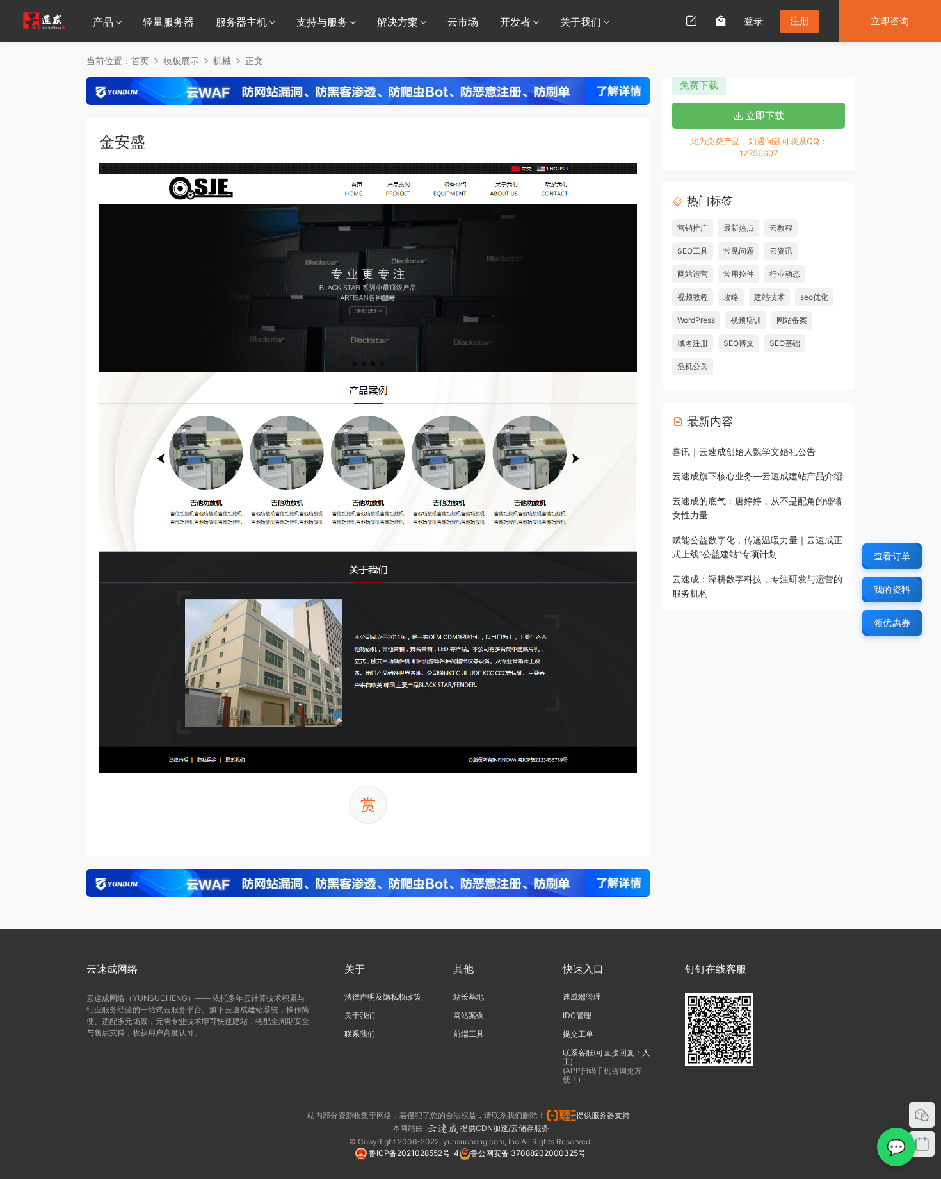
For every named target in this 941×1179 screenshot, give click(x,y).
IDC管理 (577, 1015)
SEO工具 (692, 251)
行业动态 (784, 274)
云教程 (780, 228)
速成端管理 (582, 997)
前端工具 (468, 1034)
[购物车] (720, 20)
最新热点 (738, 228)
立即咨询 (890, 21)
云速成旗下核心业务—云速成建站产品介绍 (757, 475)
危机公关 (692, 366)
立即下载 (763, 116)
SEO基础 (784, 343)
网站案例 (468, 1015)
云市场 (462, 21)
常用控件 (738, 274)
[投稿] (691, 20)
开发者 (515, 21)
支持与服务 (322, 21)
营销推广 (692, 228)
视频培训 (745, 320)
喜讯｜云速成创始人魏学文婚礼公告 (744, 451)
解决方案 (397, 21)
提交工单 (578, 1034)
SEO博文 (738, 343)
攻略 (731, 297)
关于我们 (580, 21)
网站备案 (791, 320)
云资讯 (780, 251)
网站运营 (692, 274)
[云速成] (43, 20)
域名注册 (692, 343)
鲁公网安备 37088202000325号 (528, 1153)
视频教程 (692, 297)
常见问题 (738, 251)
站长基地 (468, 997)
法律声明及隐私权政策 (382, 997)
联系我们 (359, 1034)
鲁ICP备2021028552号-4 (413, 1153)
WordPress (696, 320)
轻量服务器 (168, 21)
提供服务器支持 (605, 1115)
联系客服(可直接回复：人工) (606, 1057)
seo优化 (814, 297)
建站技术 (769, 297)
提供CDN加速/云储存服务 (504, 1128)
